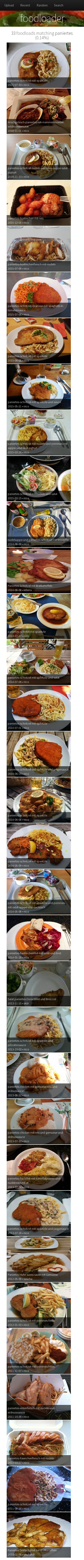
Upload (9, 5)
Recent (25, 5)
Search (58, 5)
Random (42, 5)
